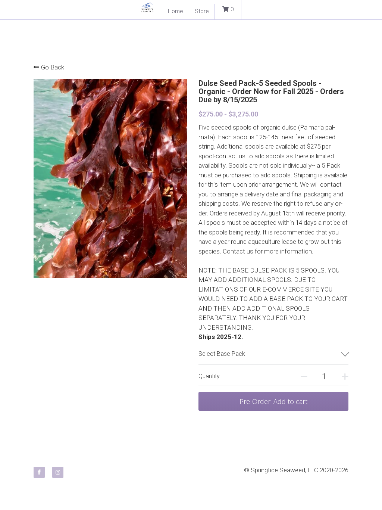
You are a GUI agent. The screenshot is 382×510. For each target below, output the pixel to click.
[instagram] (57, 472)
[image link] (147, 7)
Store (202, 11)
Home (175, 11)
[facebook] (39, 472)
